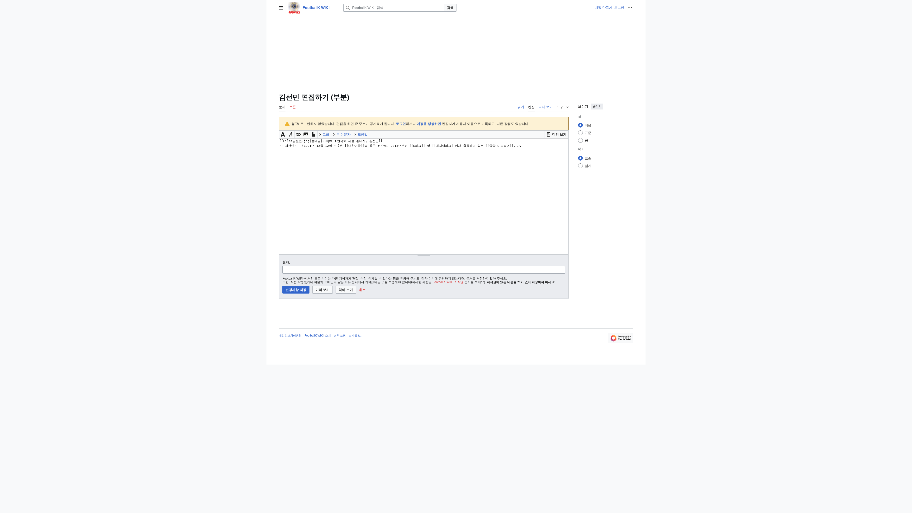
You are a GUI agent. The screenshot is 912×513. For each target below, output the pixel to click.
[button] (281, 8)
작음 (588, 125)
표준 (588, 133)
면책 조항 (340, 335)
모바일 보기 (356, 335)
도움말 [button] (363, 134)
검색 (450, 8)
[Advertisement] (456, 51)
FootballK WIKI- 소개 (317, 335)
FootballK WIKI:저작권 (448, 282)
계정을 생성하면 (429, 124)
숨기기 (597, 106)
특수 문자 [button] (343, 134)
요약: (286, 262)
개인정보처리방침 (290, 335)
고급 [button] (326, 134)
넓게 (588, 166)
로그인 (401, 124)
